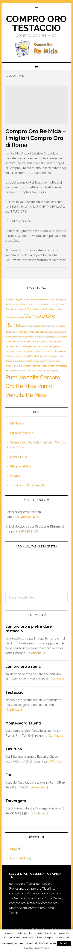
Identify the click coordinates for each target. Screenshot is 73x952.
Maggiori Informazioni (36, 947)
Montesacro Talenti (23, 723)
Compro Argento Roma (22, 309)
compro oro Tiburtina (39, 888)
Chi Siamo (17, 423)
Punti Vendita (19, 858)
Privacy (15, 476)
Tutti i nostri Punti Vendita (27, 485)
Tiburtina (13, 749)
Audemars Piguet (13, 299)
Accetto (64, 943)
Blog (13, 849)
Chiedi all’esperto (21, 433)
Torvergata (15, 801)
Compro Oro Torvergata (53, 326)
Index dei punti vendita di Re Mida (22, 356)
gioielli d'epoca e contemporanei (50, 351)
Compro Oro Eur (41, 309)
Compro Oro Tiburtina (31, 326)
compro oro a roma (23, 666)
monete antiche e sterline (51, 356)
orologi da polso (50, 371)
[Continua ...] (36, 653)
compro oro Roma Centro (44, 898)
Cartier (26, 299)
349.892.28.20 (29, 517)
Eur (8, 775)
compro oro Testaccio (24, 903)
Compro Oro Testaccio (36, 23)
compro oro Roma (22, 883)
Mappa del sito (20, 466)
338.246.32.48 (28, 531)
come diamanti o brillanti (46, 304)
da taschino (11, 332)
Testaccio (14, 692)
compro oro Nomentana (26, 893)
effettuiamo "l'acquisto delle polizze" (35, 332)
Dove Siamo (18, 457)
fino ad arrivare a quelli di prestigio (38, 337)
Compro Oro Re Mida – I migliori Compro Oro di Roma (35, 138)
